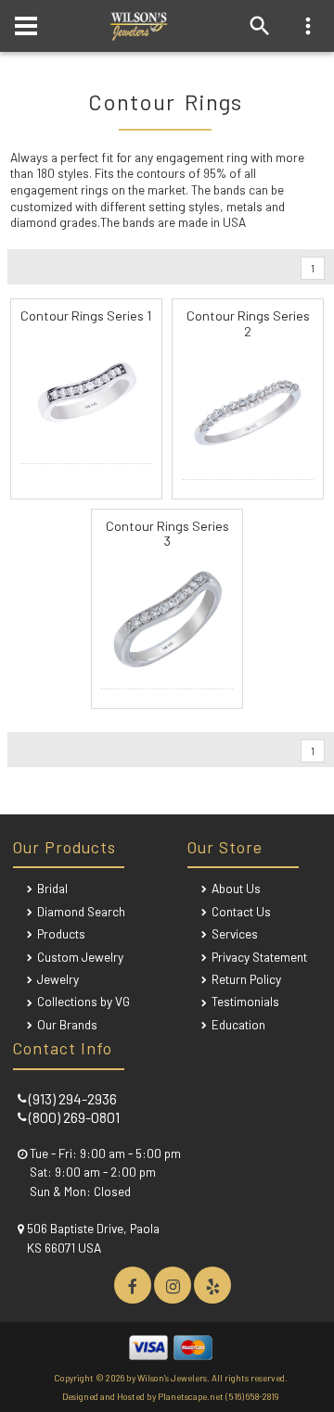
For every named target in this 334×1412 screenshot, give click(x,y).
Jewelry (58, 979)
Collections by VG (83, 1001)
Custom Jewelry (80, 956)
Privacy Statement (259, 956)
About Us (236, 888)
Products (61, 933)
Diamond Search (81, 911)
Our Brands (67, 1024)
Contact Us (241, 911)
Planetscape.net (191, 1396)
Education (238, 1024)
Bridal (52, 888)
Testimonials (245, 1001)
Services (235, 933)
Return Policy (246, 979)
